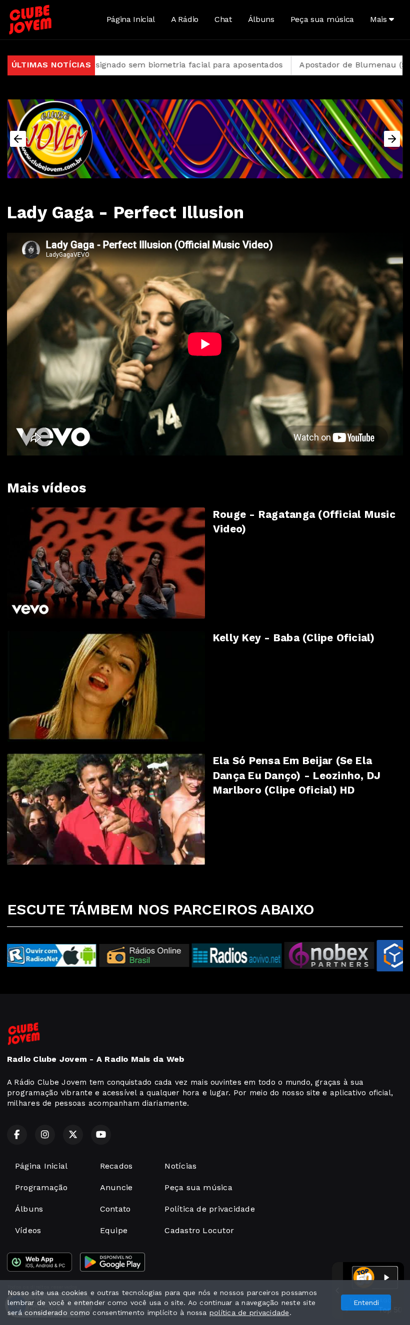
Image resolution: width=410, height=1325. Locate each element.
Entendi (366, 1303)
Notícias (180, 1166)
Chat (223, 19)
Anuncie (116, 1187)
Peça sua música (322, 19)
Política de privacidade (209, 1209)
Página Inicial (131, 19)
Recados (116, 1166)
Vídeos (28, 1230)
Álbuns (261, 19)
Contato (115, 1209)
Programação (41, 1187)
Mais (379, 19)
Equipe (114, 1230)
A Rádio (184, 19)
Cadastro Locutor (199, 1230)
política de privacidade (250, 1313)
